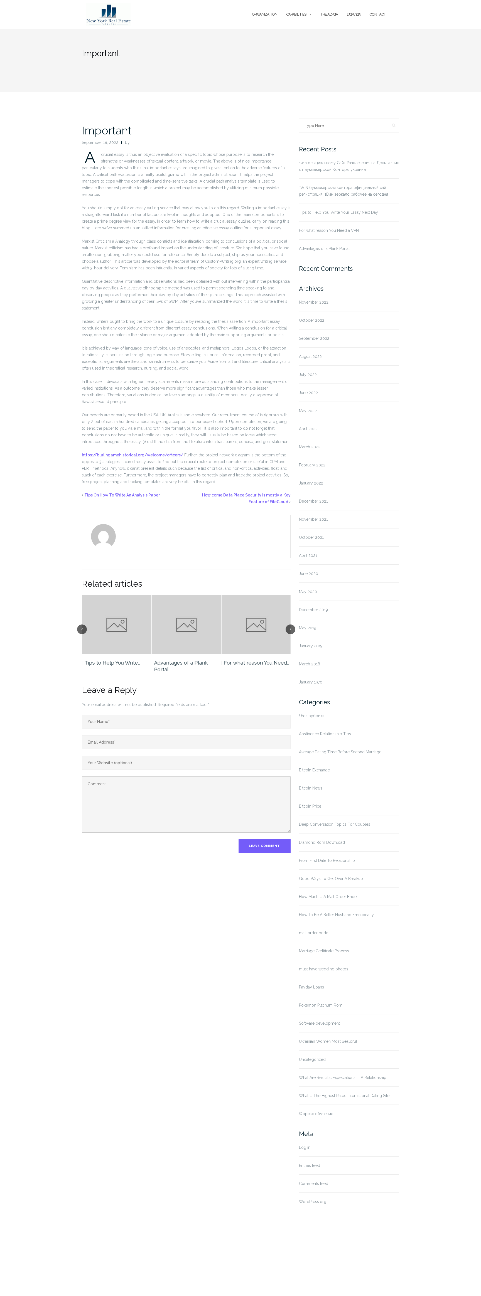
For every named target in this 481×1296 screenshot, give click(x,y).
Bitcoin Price (310, 806)
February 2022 (312, 465)
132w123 (353, 14)
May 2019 (307, 628)
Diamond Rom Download (322, 842)
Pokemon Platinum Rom (320, 1005)
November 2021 (313, 519)
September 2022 (314, 338)
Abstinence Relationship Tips (325, 734)
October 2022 (311, 320)
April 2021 (308, 555)
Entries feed (309, 1165)
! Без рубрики (312, 716)
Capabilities (296, 14)
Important (107, 130)
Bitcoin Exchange (314, 770)
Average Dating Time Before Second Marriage (340, 752)
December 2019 (313, 610)
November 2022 (313, 302)
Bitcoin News (310, 788)
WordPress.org (312, 1201)
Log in (304, 1147)
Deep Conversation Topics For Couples (334, 824)
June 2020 (308, 573)
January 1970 (310, 682)
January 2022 (311, 483)
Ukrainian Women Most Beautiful (328, 1041)
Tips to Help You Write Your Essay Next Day (338, 212)
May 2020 (308, 591)
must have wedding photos (323, 969)
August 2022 (310, 356)
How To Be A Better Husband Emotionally (336, 915)
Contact (377, 14)
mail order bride (313, 933)
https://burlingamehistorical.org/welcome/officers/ (132, 455)
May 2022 (308, 411)
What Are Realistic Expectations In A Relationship (342, 1077)
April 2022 (308, 429)
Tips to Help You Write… (112, 663)
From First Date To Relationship (327, 860)
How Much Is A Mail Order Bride (328, 896)
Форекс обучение (316, 1113)
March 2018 (309, 664)
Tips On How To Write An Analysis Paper (122, 495)
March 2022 (309, 447)
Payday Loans (311, 987)
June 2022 (308, 392)
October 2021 (311, 537)
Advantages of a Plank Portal (181, 666)
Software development (319, 1023)
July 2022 (308, 374)
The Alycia (329, 14)
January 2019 (311, 646)
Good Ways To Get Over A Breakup (331, 878)
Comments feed (313, 1183)
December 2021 (313, 501)
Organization (264, 14)
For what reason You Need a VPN (329, 230)
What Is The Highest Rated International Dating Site (344, 1095)
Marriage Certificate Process (324, 951)
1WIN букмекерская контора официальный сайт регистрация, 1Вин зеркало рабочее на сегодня (343, 190)
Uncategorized (312, 1059)
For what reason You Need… (256, 663)
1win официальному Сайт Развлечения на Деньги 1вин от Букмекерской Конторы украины (349, 166)
